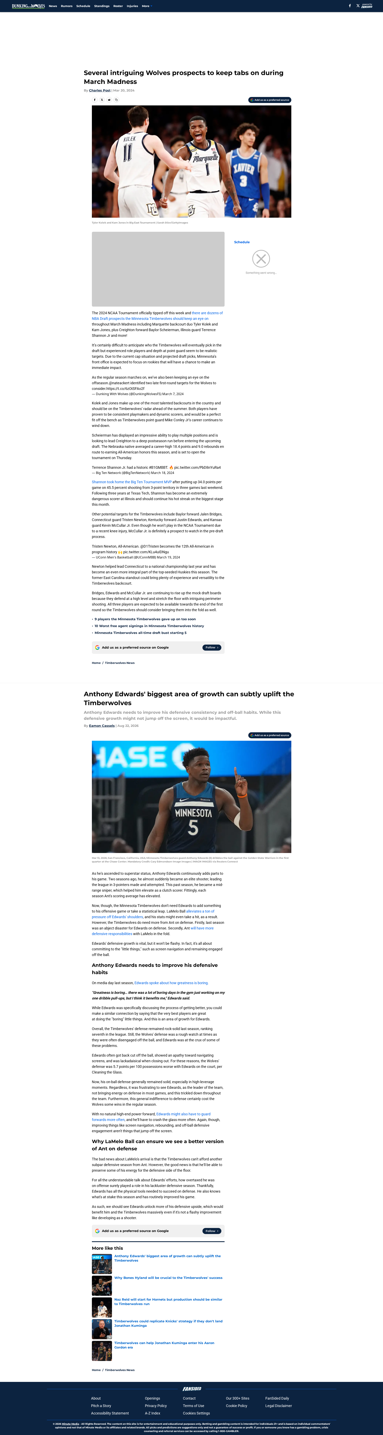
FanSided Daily (277, 1398)
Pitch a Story (101, 1406)
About (96, 1398)
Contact (189, 1398)
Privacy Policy (156, 1406)
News (53, 6)
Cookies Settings (196, 1413)
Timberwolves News (120, 663)
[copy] (116, 100)
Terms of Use (193, 1406)
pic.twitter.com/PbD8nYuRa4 (197, 467)
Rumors (66, 6)
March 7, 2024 (173, 394)
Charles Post (100, 90)
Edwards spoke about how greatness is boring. (172, 983)
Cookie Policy (236, 1406)
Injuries (132, 6)
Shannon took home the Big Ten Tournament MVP (132, 482)
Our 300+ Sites (237, 1398)
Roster (118, 6)
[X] (358, 5)
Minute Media (70, 1423)
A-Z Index (152, 1413)
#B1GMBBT (158, 467)
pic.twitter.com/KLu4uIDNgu (146, 552)
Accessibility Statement (110, 1413)
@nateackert (119, 383)
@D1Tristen (149, 546)
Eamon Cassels (102, 726)
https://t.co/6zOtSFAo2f (125, 388)
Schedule (83, 6)
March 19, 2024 (168, 557)
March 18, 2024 (162, 473)
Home (96, 663)
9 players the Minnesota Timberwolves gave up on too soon (145, 619)
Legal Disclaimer (278, 1406)
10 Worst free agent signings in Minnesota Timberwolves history (149, 626)
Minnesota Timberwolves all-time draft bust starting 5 (141, 633)
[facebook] (350, 5)
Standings (101, 6)
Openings (152, 1398)
